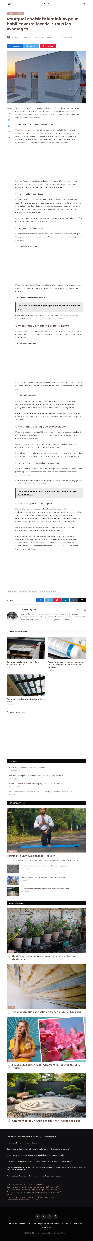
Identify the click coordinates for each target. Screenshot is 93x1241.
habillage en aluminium (28, 591)
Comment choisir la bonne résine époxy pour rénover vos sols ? (35, 784)
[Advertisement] (51, 163)
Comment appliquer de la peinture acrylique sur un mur (23, 663)
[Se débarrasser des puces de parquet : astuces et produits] (13, 869)
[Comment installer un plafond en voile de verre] (26, 685)
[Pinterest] (9, 131)
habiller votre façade (48, 591)
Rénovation (13, 851)
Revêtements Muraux (15, 13)
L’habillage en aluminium (26, 130)
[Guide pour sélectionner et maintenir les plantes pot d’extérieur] (46, 930)
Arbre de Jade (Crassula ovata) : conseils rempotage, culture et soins (34, 1176)
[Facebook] (9, 114)
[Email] (9, 137)
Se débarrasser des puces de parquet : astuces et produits (45, 866)
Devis (68, 1224)
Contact (78, 1224)
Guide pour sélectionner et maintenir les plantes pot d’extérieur (44, 957)
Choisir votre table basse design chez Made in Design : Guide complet (35, 1155)
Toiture (11, 1007)
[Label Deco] (46, 3)
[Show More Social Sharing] (58, 46)
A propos (46, 1227)
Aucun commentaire (53, 37)
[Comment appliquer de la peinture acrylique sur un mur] (26, 648)
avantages (12, 591)
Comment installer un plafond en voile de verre (26, 700)
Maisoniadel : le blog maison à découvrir (23, 1143)
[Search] (84, 3)
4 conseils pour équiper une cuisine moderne (27, 768)
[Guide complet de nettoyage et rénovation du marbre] (13, 880)
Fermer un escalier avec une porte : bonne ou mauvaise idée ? (34, 1192)
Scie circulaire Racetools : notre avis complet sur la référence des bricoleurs (38, 1149)
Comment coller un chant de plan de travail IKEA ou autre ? (32, 1187)
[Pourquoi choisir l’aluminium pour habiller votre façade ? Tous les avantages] (46, 77)
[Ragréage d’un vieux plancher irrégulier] (46, 830)
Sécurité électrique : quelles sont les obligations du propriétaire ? (36, 776)
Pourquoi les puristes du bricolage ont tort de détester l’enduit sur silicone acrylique (65, 664)
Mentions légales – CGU (19, 1224)
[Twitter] (9, 120)
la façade (66, 316)
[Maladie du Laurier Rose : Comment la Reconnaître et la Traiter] (46, 1039)
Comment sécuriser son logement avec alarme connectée (45, 889)
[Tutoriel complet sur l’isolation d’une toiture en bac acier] (46, 986)
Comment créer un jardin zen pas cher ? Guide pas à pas (46, 1120)
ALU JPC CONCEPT (61, 546)
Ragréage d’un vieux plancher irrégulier (31, 855)
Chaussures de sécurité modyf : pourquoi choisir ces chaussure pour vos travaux (39, 1161)
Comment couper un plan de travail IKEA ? (25, 1184)
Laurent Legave (21, 37)
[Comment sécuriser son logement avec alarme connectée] (13, 891)
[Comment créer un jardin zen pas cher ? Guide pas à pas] (46, 1095)
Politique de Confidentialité (48, 1224)
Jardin (11, 951)
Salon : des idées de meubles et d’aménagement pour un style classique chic (40, 792)
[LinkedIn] (9, 125)
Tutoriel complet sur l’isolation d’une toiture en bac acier (46, 1012)
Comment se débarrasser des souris (22, 1200)
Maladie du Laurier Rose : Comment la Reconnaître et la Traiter (46, 1066)
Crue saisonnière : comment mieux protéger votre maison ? (31, 1137)
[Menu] (9, 3)
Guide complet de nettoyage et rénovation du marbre (43, 877)
